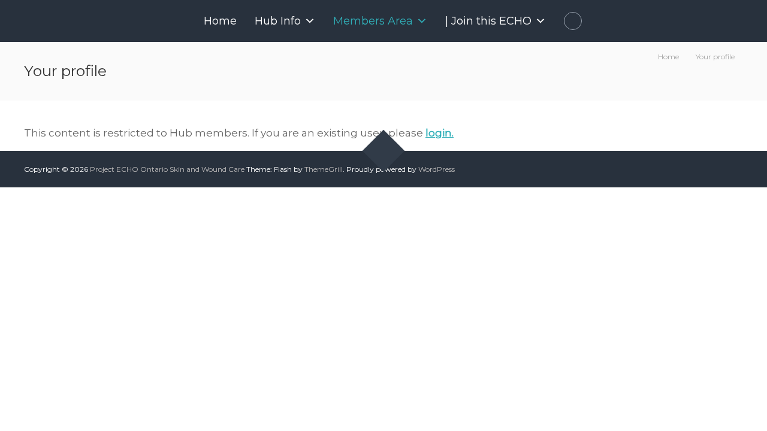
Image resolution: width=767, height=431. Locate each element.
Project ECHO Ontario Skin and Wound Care (167, 169)
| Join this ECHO (488, 21)
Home (220, 21)
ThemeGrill (323, 169)
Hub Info (278, 21)
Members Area (373, 21)
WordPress (436, 169)
